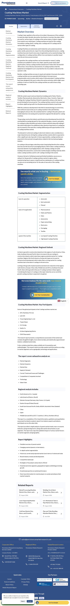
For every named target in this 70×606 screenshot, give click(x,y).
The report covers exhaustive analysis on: (9, 87)
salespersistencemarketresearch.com (36, 539)
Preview (11, 26)
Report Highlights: (9, 105)
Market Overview (9, 32)
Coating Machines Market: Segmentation (10, 52)
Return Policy (9, 584)
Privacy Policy (25, 582)
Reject (23, 601)
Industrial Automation (51, 18)
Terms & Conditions (9, 582)
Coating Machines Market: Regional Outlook (9, 64)
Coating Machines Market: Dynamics (9, 41)
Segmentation (24, 26)
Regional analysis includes (8, 97)
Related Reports (8, 112)
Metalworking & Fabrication (16, 9)
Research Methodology (37, 26)
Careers (9, 579)
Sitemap (25, 584)
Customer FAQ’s (25, 579)
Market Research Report (9, 587)
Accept (30, 601)
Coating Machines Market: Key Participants (10, 76)
